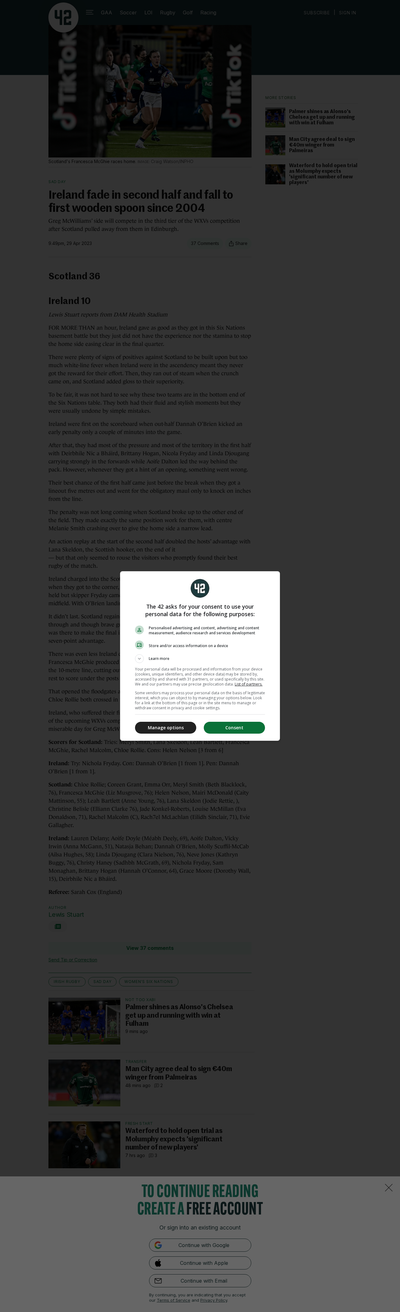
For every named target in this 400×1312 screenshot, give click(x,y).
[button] (200, 658)
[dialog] (200, 656)
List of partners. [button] (248, 684)
